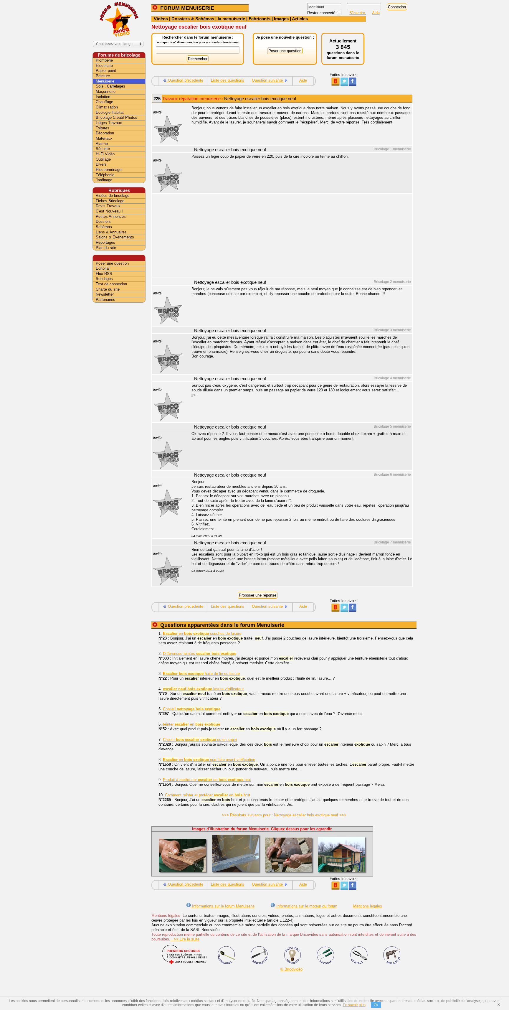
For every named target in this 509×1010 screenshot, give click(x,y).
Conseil (191, 709)
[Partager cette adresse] (335, 85)
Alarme (102, 143)
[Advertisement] (298, 236)
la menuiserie (231, 18)
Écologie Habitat (110, 112)
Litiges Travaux (109, 123)
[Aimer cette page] (352, 85)
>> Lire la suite (184, 939)
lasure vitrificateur (203, 689)
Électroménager (109, 169)
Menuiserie (105, 81)
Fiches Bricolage (110, 201)
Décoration (105, 133)
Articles (300, 18)
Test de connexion (111, 284)
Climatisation (107, 107)
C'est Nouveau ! (109, 211)
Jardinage (104, 180)
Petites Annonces (111, 216)
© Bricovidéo (291, 969)
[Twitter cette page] (344, 85)
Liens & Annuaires (111, 232)
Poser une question (112, 263)
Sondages (104, 278)
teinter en (191, 724)
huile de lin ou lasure (201, 673)
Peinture (103, 76)
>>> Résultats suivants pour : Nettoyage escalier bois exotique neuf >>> (284, 815)
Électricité (104, 65)
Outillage (103, 159)
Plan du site (106, 248)
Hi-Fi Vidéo (105, 154)
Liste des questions (227, 80)
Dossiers (103, 221)
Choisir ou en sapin (200, 739)
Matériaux (104, 138)
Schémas (104, 227)
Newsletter (105, 294)
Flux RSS (104, 273)
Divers (101, 164)
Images (281, 18)
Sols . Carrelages (110, 86)
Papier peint (106, 70)
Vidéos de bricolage (112, 195)
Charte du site (108, 289)
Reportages (105, 242)
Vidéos (161, 18)
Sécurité (103, 148)
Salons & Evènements (115, 237)
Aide (376, 13)
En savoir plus (354, 1005)
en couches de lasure (202, 633)
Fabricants (259, 18)
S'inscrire (357, 13)
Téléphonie (105, 175)
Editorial (103, 268)
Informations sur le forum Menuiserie (222, 906)
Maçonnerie (105, 91)
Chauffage (104, 102)
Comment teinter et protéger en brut (207, 795)
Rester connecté (321, 13)
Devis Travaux (108, 206)
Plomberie (104, 60)
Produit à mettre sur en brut (207, 779)
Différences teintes (199, 653)
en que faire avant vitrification (209, 759)
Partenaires (105, 299)
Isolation (103, 97)
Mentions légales (367, 906)
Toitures (102, 128)
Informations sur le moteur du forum (306, 906)
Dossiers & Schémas (192, 18)
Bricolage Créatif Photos (116, 117)
